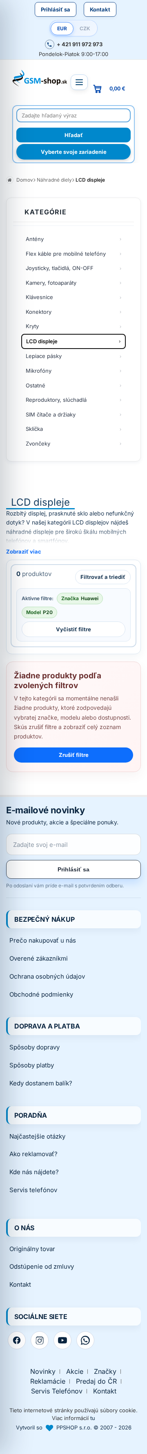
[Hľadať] (73, 135)
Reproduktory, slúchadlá (56, 399)
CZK (85, 28)
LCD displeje (42, 341)
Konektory (38, 311)
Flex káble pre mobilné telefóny (66, 253)
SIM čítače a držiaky (51, 414)
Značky (105, 1371)
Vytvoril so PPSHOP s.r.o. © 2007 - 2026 (73, 1427)
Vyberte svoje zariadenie (74, 152)
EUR (62, 28)
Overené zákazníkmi (38, 958)
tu (92, 1418)
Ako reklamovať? (33, 1154)
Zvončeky (38, 443)
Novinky (43, 1371)
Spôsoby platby (31, 1065)
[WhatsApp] (85, 1340)
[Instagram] (40, 1340)
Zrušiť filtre (74, 755)
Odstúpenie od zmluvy (41, 1266)
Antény (35, 239)
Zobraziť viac (23, 551)
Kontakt (100, 9)
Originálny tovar (32, 1249)
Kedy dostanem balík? (40, 1083)
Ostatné (35, 385)
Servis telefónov (33, 1190)
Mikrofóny (38, 370)
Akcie (74, 1371)
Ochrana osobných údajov (47, 976)
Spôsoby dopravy (34, 1047)
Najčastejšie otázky (37, 1136)
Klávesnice (39, 297)
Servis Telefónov (56, 1391)
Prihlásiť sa (55, 9)
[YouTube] (62, 1340)
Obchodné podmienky (41, 994)
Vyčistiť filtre (73, 629)
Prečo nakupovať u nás (42, 940)
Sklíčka (34, 428)
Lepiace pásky (44, 356)
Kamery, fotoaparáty (51, 282)
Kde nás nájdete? (34, 1172)
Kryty (32, 326)
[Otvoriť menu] (79, 82)
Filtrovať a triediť (102, 577)
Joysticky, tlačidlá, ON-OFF (60, 268)
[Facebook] (17, 1340)
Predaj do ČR (96, 1381)
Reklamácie (47, 1381)
